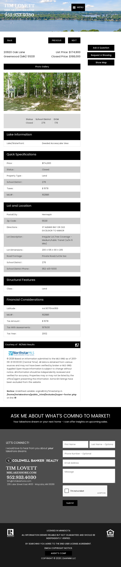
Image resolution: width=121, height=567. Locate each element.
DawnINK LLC (69, 558)
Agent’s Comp (58, 553)
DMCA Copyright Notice (58, 548)
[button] (78, 7)
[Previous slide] (8, 92)
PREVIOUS (56, 40)
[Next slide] (76, 92)
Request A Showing (101, 55)
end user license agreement (75, 543)
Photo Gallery (42, 66)
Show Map (101, 62)
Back (9, 40)
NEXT (74, 40)
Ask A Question (101, 47)
